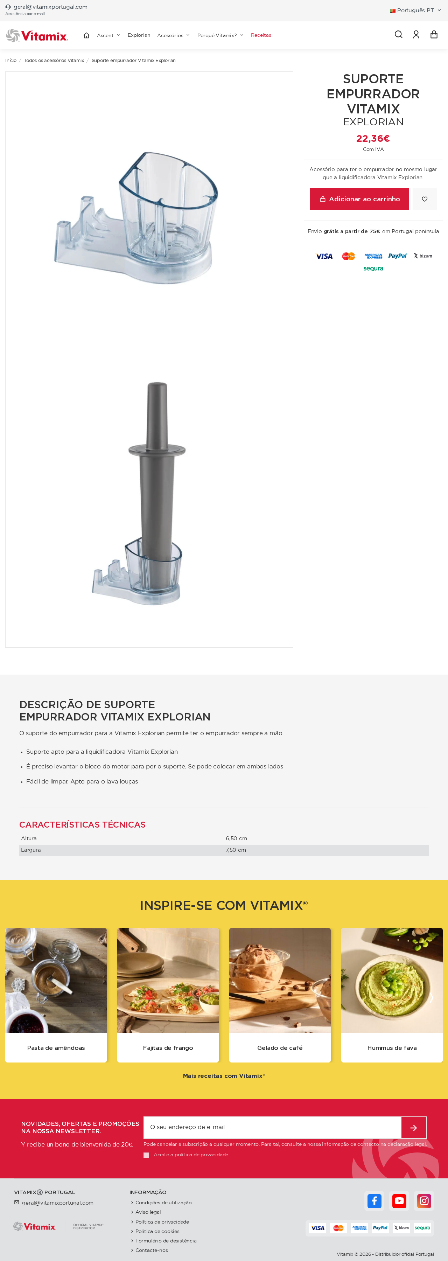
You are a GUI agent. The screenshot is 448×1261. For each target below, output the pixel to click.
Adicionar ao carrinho (364, 199)
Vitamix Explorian (400, 177)
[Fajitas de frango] (168, 980)
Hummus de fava (392, 1047)
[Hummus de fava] (392, 980)
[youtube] (399, 1201)
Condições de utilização (163, 1202)
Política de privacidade (162, 1222)
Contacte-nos (151, 1250)
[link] (416, 35)
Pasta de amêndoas (56, 1047)
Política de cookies (157, 1231)
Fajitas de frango (168, 1047)
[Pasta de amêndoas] (56, 980)
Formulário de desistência (166, 1241)
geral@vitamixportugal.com (51, 7)
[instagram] (424, 1201)
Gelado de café (279, 1047)
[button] (174, 35)
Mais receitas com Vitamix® (224, 1075)
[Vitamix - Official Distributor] (37, 35)
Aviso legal (148, 1212)
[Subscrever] (413, 1127)
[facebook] (375, 1201)
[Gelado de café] (280, 980)
